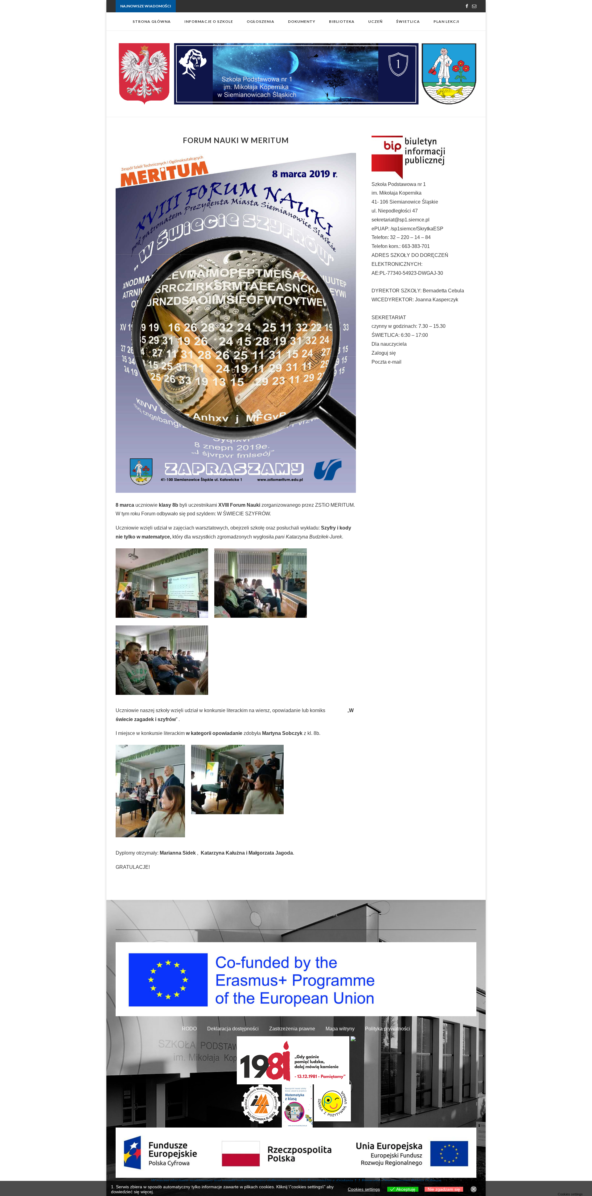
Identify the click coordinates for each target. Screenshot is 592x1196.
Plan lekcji (446, 21)
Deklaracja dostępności (233, 1028)
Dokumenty (301, 21)
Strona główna (152, 21)
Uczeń (375, 21)
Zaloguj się (384, 353)
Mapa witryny (340, 1028)
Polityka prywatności (387, 1028)
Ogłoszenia (260, 21)
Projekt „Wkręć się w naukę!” (200, 6)
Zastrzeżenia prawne (292, 1028)
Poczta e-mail (386, 362)
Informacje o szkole (208, 21)
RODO (189, 1028)
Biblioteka (342, 21)
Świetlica (408, 21)
